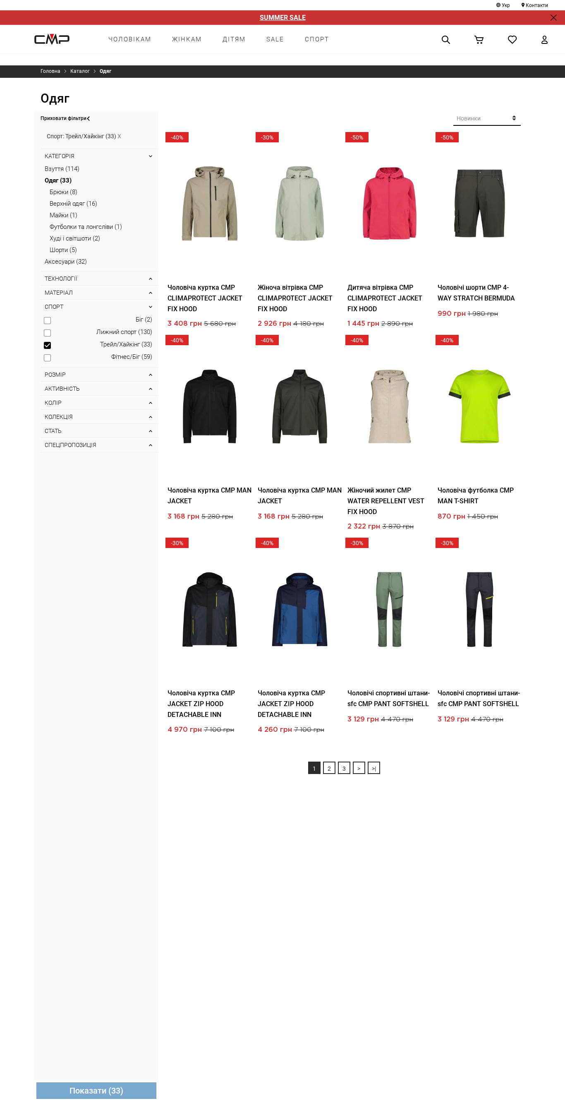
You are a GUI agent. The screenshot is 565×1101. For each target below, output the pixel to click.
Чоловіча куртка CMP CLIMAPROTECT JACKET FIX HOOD (205, 298)
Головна (50, 71)
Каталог (80, 71)
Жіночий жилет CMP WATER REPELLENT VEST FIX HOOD (385, 501)
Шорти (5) (63, 250)
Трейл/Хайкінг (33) (126, 344)
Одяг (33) (58, 180)
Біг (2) (144, 319)
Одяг (105, 71)
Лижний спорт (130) (124, 332)
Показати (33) (96, 1091)
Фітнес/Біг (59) (131, 357)
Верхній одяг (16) (73, 203)
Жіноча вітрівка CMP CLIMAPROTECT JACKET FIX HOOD (295, 298)
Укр (506, 5)
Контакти (537, 5)
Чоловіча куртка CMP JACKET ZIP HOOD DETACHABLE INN (201, 704)
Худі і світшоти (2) (75, 238)
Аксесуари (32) (66, 261)
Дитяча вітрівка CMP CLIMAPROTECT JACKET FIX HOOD (384, 298)
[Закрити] (554, 17)
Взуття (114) (62, 169)
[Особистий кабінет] (544, 39)
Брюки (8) (63, 192)
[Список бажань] (512, 39)
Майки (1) (63, 215)
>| (374, 768)
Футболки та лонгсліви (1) (86, 227)
